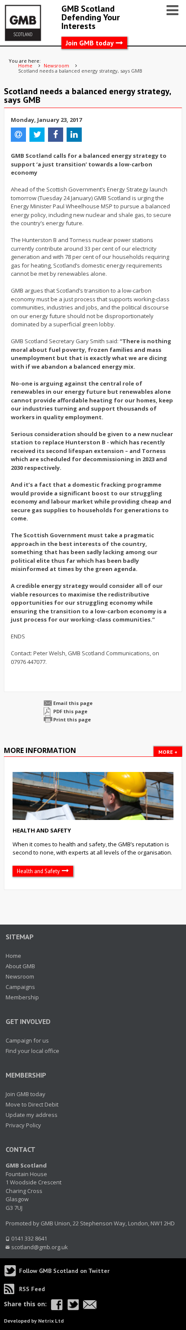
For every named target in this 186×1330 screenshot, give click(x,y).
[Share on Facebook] (57, 1304)
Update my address (32, 1115)
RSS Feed (32, 1289)
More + (167, 752)
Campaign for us (27, 1040)
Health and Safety (42, 830)
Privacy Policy (23, 1125)
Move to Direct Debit (32, 1104)
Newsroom (20, 976)
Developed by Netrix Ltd (34, 1320)
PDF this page (70, 711)
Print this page (72, 719)
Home (13, 956)
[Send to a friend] (90, 1304)
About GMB (20, 966)
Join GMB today (90, 42)
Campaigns (20, 987)
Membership (22, 997)
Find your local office (32, 1051)
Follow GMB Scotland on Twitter (64, 1271)
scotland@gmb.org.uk (39, 1247)
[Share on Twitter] (73, 1304)
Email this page (73, 703)
